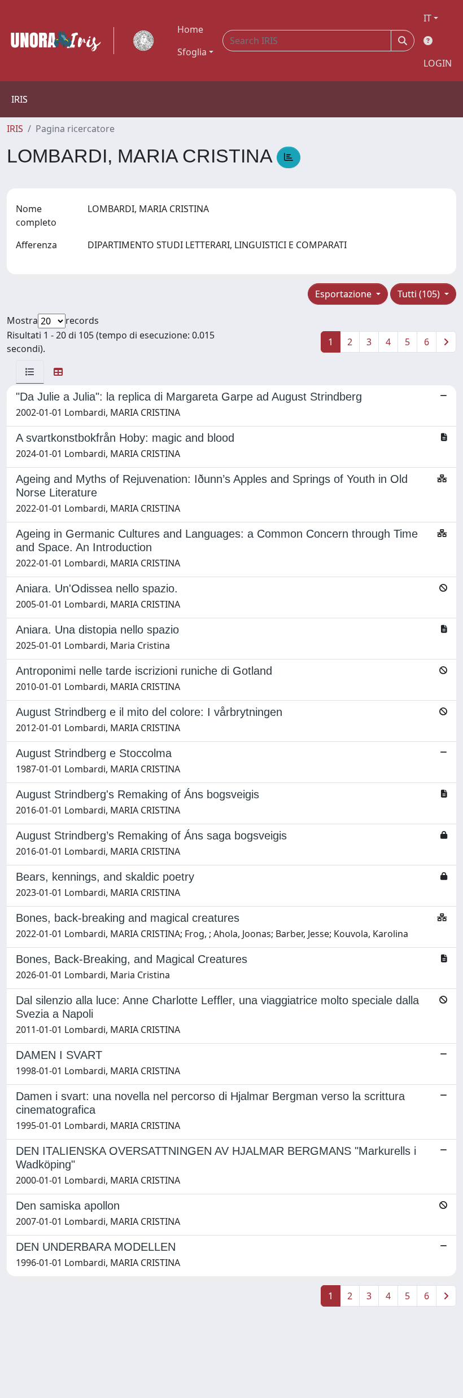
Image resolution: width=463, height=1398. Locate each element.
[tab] (30, 372)
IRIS (15, 128)
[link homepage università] (143, 40)
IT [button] (427, 18)
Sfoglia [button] (192, 52)
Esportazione (344, 294)
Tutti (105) (420, 294)
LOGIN (437, 63)
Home (190, 29)
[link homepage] (60, 40)
